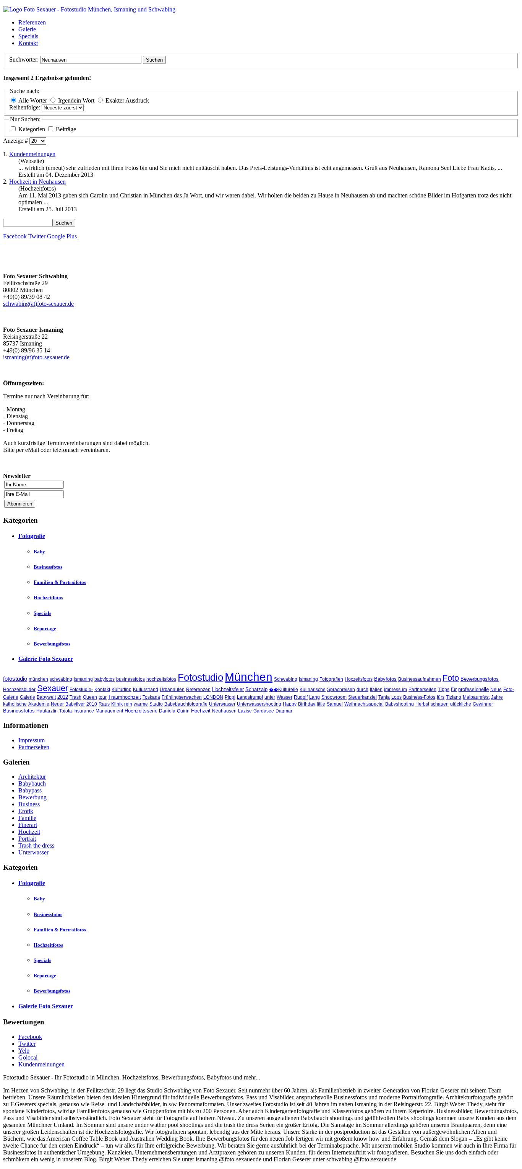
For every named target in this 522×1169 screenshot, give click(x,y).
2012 (62, 697)
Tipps (443, 689)
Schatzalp (256, 689)
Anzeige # (16, 140)
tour (103, 697)
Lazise (245, 711)
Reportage (45, 628)
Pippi (230, 697)
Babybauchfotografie (186, 704)
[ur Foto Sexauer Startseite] (89, 9)
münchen (38, 679)
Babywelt (46, 697)
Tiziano (453, 697)
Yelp (23, 1050)
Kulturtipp (121, 689)
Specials (28, 36)
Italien (376, 689)
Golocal (27, 1057)
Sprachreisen (341, 689)
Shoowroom (334, 697)
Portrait (27, 838)
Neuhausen (224, 711)
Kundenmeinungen (32, 154)
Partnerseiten (422, 689)
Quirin (183, 711)
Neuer (57, 704)
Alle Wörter (32, 100)
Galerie (27, 29)
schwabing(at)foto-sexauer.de (38, 303)
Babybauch (32, 783)
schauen (440, 704)
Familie (27, 818)
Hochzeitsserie (141, 711)
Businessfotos (48, 567)
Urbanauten (172, 689)
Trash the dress (36, 845)
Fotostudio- (81, 689)
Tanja (384, 697)
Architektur (32, 776)
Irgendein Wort (76, 100)
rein (128, 704)
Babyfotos (385, 679)
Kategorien (32, 129)
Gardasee (263, 711)
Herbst (422, 704)
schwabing (61, 679)
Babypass (30, 790)
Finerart (27, 825)
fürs (440, 697)
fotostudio (15, 678)
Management (109, 711)
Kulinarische (313, 689)
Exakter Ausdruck (127, 100)
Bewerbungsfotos (52, 644)
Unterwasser (222, 704)
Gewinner (483, 704)
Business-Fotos (419, 697)
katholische (15, 704)
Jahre (497, 697)
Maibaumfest (476, 697)
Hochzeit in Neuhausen (37, 181)
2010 (91, 704)
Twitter (27, 1043)
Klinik (117, 704)
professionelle (473, 689)
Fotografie (31, 536)
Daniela (167, 711)
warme (141, 704)
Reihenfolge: (25, 107)
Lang (314, 697)
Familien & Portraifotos (60, 582)
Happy (290, 704)
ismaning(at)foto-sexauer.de (36, 357)
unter (269, 697)
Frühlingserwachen (182, 697)
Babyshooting (399, 704)
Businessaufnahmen (419, 679)
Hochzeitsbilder (19, 689)
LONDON (213, 697)
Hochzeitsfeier (228, 689)
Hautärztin (47, 711)
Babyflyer (75, 704)
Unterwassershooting (259, 704)
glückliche (460, 704)
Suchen (154, 60)
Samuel (335, 704)
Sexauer (52, 688)
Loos (396, 697)
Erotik (25, 811)
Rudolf (301, 697)
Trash (75, 697)
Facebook (30, 1037)
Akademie (38, 704)
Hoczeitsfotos (359, 679)
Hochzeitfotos (48, 597)
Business (29, 804)
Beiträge (66, 129)
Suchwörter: (24, 59)
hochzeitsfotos (161, 679)
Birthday (306, 704)
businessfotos (130, 679)
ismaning (83, 679)
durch (362, 689)
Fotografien (331, 679)
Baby (39, 551)
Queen (90, 697)
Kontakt (28, 43)
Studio (156, 704)
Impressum (395, 689)
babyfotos (104, 679)
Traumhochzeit (124, 697)
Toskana (151, 697)
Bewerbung (32, 797)
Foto (451, 678)
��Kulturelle (283, 689)
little (321, 704)
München (248, 676)
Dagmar (284, 711)
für (454, 689)
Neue (496, 689)
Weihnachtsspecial (364, 704)
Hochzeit (201, 711)
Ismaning (308, 679)
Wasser (284, 697)
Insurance (83, 711)
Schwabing (285, 679)
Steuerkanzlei (362, 697)
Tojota (65, 711)
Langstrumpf (250, 697)
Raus (104, 704)
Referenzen (32, 22)
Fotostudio (200, 677)
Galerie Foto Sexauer (45, 658)
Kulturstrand (145, 689)
